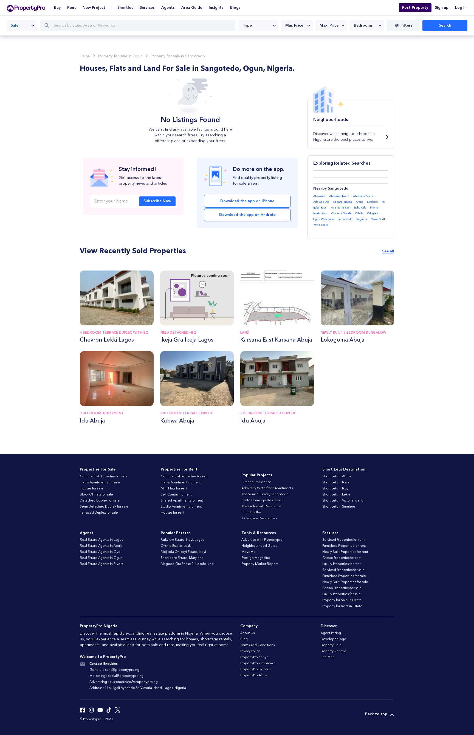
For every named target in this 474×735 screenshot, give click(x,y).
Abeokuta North (339, 196)
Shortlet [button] (125, 8)
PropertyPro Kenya (254, 657)
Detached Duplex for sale (100, 500)
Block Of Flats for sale (96, 494)
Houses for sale (91, 488)
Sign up (441, 8)
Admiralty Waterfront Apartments (267, 488)
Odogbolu (373, 213)
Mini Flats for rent (174, 488)
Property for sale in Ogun (120, 56)
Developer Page (333, 639)
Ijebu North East (340, 207)
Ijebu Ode (360, 207)
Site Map (328, 657)
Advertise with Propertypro (262, 540)
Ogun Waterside (323, 219)
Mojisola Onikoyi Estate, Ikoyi (183, 552)
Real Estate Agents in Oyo (100, 552)
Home (85, 56)
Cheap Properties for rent (342, 558)
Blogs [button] (235, 8)
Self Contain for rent (176, 494)
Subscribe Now (157, 201)
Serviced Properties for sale (343, 570)
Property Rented (333, 651)
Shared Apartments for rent (182, 500)
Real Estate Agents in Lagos (101, 540)
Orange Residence (256, 482)
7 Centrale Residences (259, 518)
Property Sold (331, 645)
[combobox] (22, 25)
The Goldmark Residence (261, 506)
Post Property (415, 8)
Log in (461, 8)
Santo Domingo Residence (262, 500)
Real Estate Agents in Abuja (101, 546)
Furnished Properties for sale (344, 576)
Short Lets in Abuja (336, 476)
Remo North (345, 219)
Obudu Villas (251, 512)
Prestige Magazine (255, 558)
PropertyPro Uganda (255, 669)
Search (445, 25)
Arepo (359, 202)
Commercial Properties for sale (104, 476)
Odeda (359, 213)
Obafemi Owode (341, 213)
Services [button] (147, 8)
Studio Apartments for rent (181, 506)
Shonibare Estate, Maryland (182, 558)
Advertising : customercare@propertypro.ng (123, 682)
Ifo (383, 202)
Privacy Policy (250, 651)
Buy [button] (57, 8)
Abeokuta (319, 196)
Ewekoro (372, 202)
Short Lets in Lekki (336, 494)
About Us (247, 633)
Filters (406, 25)
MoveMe (248, 552)
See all (388, 251)
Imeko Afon (320, 213)
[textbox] (258, 25)
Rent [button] (71, 8)
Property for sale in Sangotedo (178, 56)
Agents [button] (168, 8)
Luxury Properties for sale (341, 594)
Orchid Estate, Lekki (176, 546)
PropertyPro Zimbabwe (258, 663)
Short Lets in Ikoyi (335, 488)
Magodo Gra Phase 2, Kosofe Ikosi (187, 564)
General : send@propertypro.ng (114, 670)
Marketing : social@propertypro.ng (116, 676)
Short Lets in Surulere (338, 506)
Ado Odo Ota (321, 202)
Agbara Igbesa (342, 202)
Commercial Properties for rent (184, 476)
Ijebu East (319, 207)
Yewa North (378, 219)
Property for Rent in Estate (342, 606)
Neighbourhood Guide (259, 546)
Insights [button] (216, 8)
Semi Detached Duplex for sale (104, 506)
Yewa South (320, 225)
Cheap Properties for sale (342, 588)
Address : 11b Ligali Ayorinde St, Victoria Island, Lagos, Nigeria (137, 688)
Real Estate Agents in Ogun (101, 558)
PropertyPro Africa (253, 675)
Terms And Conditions (257, 645)
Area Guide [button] (191, 8)
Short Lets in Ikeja (335, 482)
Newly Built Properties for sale (345, 582)
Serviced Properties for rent (343, 540)
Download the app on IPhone (247, 201)
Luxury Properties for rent (341, 564)
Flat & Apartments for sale (100, 482)
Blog (244, 639)
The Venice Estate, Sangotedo (265, 494)
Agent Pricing (331, 633)
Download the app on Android (247, 215)
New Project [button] (94, 8)
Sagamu (361, 219)
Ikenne (374, 207)
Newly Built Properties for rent (345, 552)
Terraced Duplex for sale (99, 512)
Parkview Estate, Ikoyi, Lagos (182, 540)
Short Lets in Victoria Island (342, 500)
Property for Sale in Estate (342, 600)
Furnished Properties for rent (344, 546)
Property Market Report (259, 564)
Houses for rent (172, 512)
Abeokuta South (363, 196)
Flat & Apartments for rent (181, 482)
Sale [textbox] (14, 25)
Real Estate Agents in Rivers (101, 564)
